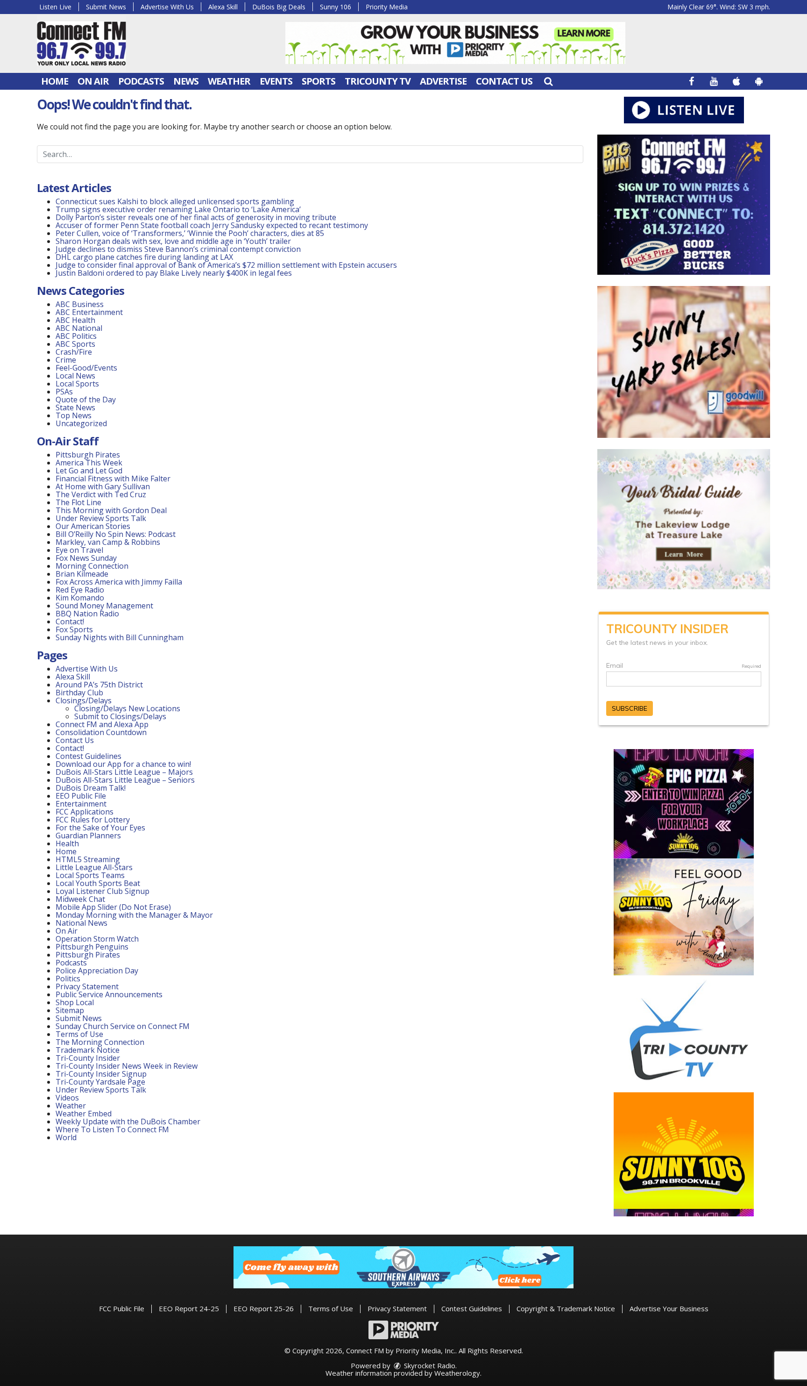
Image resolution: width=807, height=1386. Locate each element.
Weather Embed (84, 1113)
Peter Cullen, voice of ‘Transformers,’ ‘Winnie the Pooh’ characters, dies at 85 (190, 233)
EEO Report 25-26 (264, 1308)
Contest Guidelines (88, 756)
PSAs (64, 391)
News (185, 81)
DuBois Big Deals (278, 6)
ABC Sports (75, 344)
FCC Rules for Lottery (93, 819)
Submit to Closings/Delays (120, 716)
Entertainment (81, 804)
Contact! (70, 621)
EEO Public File (81, 796)
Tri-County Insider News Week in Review (127, 1066)
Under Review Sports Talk (101, 518)
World (66, 1137)
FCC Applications (84, 812)
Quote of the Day (86, 399)
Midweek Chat (80, 899)
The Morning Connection (100, 1042)
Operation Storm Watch (97, 939)
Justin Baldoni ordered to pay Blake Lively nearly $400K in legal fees (174, 273)
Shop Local (75, 1002)
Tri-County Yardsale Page (100, 1082)
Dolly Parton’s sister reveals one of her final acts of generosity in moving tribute (196, 217)
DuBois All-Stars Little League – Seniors (125, 780)
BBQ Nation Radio (87, 613)
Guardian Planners (88, 835)
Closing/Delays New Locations (127, 708)
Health (67, 843)
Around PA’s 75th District (99, 684)
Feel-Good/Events (86, 368)
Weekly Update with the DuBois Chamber (128, 1121)
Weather (229, 81)
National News (81, 923)
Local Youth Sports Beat (98, 883)
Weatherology (457, 1373)
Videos (67, 1098)
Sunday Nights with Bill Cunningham (120, 637)
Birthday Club (79, 692)
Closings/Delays (84, 700)
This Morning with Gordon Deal (111, 510)
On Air (93, 81)
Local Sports (77, 384)
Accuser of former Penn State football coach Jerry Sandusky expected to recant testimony (212, 225)
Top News (74, 415)
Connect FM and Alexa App (102, 724)
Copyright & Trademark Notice (566, 1308)
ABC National (79, 328)
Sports (318, 81)
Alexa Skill (223, 6)
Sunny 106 (335, 6)
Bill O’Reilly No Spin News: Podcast (116, 534)
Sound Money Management (104, 605)
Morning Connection (92, 566)
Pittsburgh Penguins (92, 947)
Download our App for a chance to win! (123, 764)
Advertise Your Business (669, 1308)
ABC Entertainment (89, 312)
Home (54, 81)
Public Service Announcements (109, 994)
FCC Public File (121, 1308)
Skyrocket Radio (428, 1365)
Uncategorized (81, 423)
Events (276, 81)
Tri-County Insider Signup (101, 1074)
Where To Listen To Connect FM (112, 1129)
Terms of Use (79, 1034)
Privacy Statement (87, 986)
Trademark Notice (88, 1050)
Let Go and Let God (89, 470)
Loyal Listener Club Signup (102, 891)
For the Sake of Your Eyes (100, 827)
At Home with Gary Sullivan (103, 486)
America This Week (89, 462)
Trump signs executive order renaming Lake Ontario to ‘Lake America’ (178, 209)
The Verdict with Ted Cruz (101, 494)
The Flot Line (78, 502)
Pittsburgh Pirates (88, 455)
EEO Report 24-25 (189, 1308)
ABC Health (75, 320)
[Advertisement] (455, 43)
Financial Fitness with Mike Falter (113, 478)
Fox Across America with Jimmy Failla (119, 582)
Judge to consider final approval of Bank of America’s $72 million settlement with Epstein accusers (226, 265)
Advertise (443, 81)
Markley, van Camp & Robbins (108, 542)
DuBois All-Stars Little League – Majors (124, 772)
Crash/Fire (74, 352)
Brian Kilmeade (82, 574)
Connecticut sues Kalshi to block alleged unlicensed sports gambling (175, 201)
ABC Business (80, 304)
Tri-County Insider (88, 1058)
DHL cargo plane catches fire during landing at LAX (144, 257)
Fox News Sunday (86, 558)
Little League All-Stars (94, 867)
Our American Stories (93, 526)
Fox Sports (74, 629)
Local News (75, 376)
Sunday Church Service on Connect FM (123, 1026)
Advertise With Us (167, 6)
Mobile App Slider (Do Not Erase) (113, 907)
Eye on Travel (79, 550)
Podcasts (141, 81)
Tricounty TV (378, 81)
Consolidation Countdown (101, 732)
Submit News (106, 6)
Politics (68, 978)
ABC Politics (76, 336)
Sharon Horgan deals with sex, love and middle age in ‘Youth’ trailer (173, 241)
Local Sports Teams (90, 875)
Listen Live (55, 6)
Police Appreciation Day (97, 970)
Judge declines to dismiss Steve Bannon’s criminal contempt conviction (178, 249)
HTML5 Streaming (88, 859)
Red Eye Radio (80, 590)
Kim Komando (80, 598)
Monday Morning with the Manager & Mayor (134, 915)
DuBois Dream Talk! (91, 788)
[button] (548, 81)
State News (75, 407)
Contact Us (504, 81)
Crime (66, 360)
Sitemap (70, 1010)
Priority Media (387, 6)
